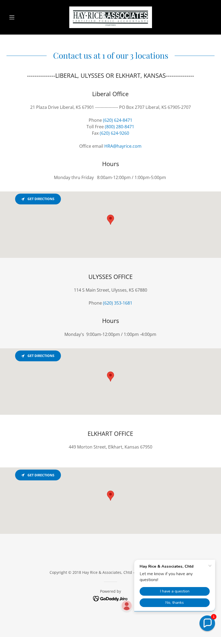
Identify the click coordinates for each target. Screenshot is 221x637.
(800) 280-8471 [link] (119, 127)
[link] (110, 17)
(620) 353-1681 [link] (117, 303)
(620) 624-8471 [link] (117, 120)
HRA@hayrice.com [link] (122, 146)
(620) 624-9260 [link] (114, 133)
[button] (22, 17)
